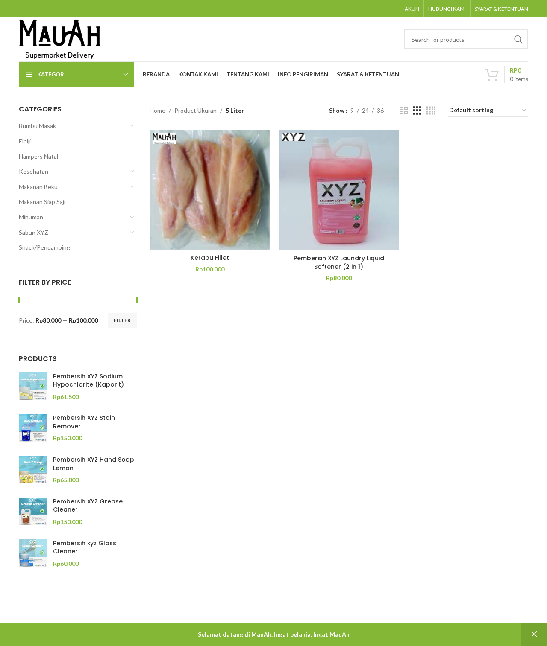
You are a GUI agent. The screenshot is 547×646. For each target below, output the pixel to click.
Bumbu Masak (37, 125)
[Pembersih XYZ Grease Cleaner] (33, 512)
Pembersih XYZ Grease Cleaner (88, 506)
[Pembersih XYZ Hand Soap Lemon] (33, 470)
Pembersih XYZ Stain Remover (84, 422)
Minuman (31, 217)
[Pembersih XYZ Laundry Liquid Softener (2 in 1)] (339, 190)
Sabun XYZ (33, 232)
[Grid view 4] (430, 110)
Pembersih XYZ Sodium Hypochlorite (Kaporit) (88, 380)
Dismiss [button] (534, 634)
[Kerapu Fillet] (210, 190)
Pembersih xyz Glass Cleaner (84, 547)
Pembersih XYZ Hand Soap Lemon (93, 464)
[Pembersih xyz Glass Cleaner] (33, 553)
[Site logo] (60, 38)
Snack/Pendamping (44, 247)
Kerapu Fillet (210, 257)
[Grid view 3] (417, 110)
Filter (122, 320)
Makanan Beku (38, 186)
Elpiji (25, 141)
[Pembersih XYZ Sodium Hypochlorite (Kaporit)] (33, 386)
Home (157, 110)
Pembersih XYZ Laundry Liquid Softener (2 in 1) (339, 262)
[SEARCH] (518, 39)
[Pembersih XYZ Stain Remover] (33, 428)
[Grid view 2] (404, 110)
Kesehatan (33, 171)
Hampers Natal (38, 156)
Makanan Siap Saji (42, 201)
